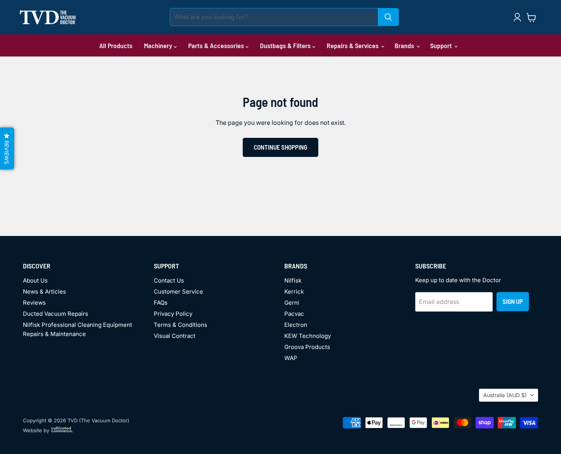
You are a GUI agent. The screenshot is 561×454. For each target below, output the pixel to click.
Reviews (34, 302)
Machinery (159, 45)
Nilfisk (292, 280)
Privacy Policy (173, 313)
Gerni (291, 302)
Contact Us (169, 280)
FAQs (161, 302)
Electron (295, 324)
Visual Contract (174, 335)
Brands (405, 45)
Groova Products (307, 347)
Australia (505, 395)
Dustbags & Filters (286, 45)
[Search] (388, 17)
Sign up (513, 301)
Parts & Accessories (216, 45)
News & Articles (44, 291)
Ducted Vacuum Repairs (55, 313)
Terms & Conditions (180, 324)
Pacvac (294, 313)
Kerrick (294, 291)
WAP (290, 358)
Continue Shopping (280, 147)
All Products (115, 45)
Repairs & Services (353, 45)
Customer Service (178, 291)
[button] (7, 149)
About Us (35, 280)
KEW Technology (307, 335)
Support (441, 45)
